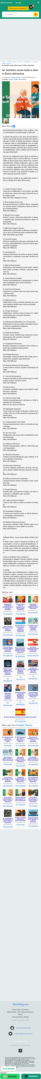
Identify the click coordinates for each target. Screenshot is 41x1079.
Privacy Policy (17, 1017)
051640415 (33, 1076)
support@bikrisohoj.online (23, 1033)
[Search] (35, 14)
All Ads (18, 2)
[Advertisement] (20, 39)
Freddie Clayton (15, 77)
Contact (25, 1009)
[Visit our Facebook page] (20, 1050)
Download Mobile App (23, 1028)
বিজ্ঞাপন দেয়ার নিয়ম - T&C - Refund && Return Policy (20, 1013)
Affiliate (26, 1017)
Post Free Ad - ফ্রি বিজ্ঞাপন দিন (18, 8)
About (19, 1009)
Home (14, 1009)
